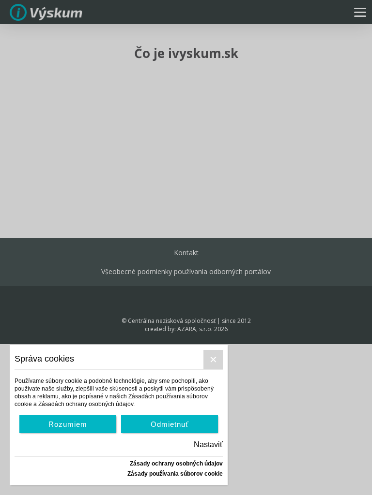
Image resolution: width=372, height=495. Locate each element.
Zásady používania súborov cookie (175, 473)
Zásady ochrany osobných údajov (176, 463)
